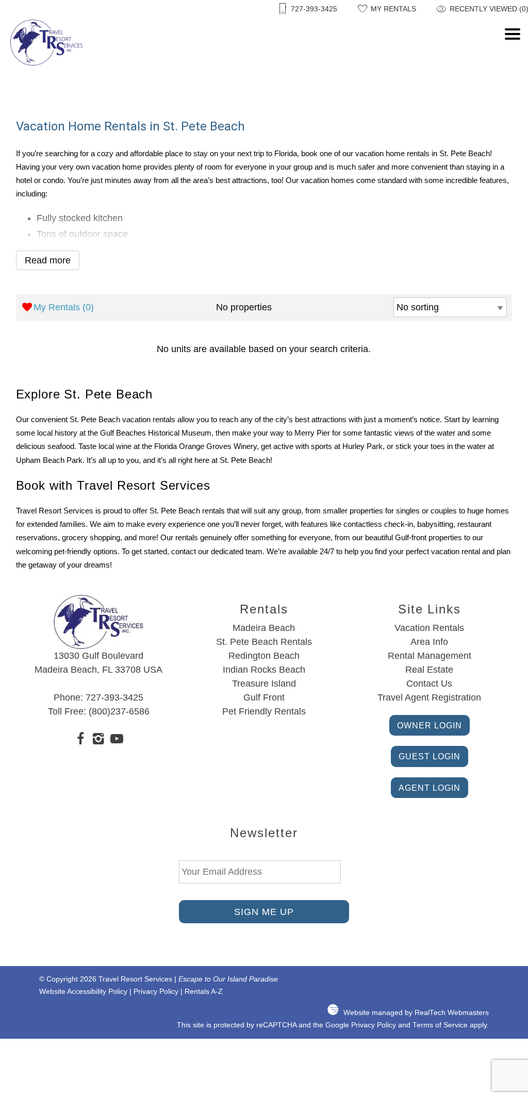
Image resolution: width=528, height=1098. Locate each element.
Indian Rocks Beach (264, 669)
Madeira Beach (264, 628)
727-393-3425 (114, 697)
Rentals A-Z (204, 991)
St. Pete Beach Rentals (264, 642)
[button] (512, 59)
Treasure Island (264, 683)
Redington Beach (264, 656)
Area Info (429, 642)
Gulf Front (264, 697)
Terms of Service (440, 1025)
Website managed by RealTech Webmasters (416, 1013)
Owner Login (429, 725)
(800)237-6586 (119, 711)
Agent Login (429, 787)
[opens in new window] (81, 740)
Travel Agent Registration (429, 697)
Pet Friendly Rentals (264, 711)
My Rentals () (64, 307)
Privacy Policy (156, 991)
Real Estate (429, 669)
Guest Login (429, 756)
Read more (48, 260)
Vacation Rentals (429, 628)
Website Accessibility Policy (83, 991)
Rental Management (429, 656)
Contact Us (429, 683)
